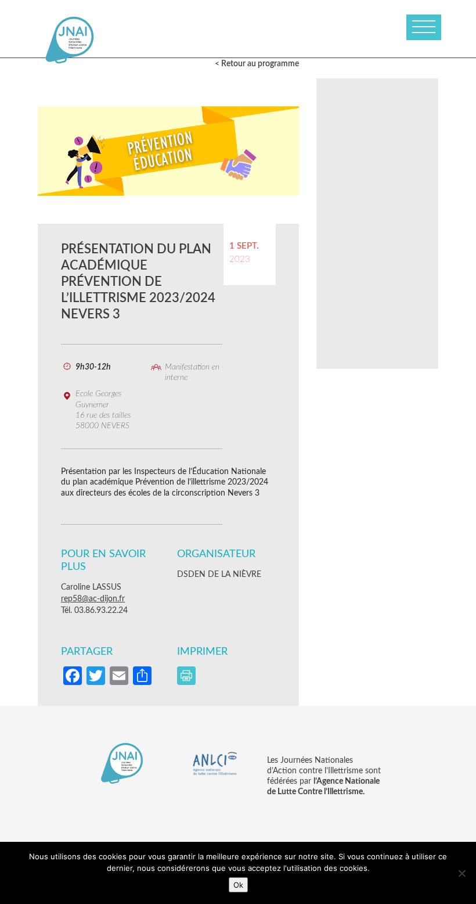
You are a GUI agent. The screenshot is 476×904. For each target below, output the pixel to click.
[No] (461, 873)
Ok (238, 884)
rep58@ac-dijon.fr (93, 599)
